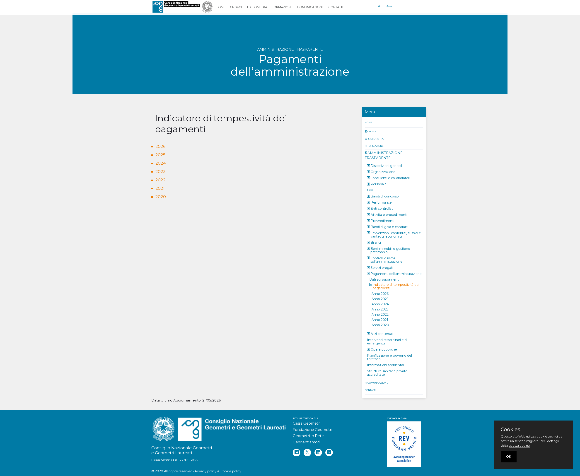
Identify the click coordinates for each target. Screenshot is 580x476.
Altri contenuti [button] (382, 334)
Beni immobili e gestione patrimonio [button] (390, 250)
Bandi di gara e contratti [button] (389, 227)
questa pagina (519, 445)
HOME (368, 122)
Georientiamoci (306, 442)
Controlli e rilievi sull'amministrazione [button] (386, 259)
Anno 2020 (380, 325)
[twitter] (307, 452)
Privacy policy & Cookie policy (218, 471)
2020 (160, 196)
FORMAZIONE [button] (282, 7)
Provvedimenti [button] (382, 221)
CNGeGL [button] (236, 7)
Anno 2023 (380, 309)
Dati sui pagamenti (384, 279)
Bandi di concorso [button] (385, 196)
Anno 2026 (380, 293)
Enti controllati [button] (382, 208)
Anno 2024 (380, 304)
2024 (160, 163)
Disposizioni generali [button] (387, 165)
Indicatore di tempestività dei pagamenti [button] (396, 286)
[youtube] (329, 452)
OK (508, 456)
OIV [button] (370, 190)
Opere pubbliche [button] (384, 349)
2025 (160, 154)
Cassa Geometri (307, 423)
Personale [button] (379, 184)
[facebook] (296, 452)
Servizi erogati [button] (382, 267)
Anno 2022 (380, 314)
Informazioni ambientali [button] (385, 365)
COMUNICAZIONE (377, 382)
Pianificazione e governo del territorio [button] (389, 357)
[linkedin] (318, 452)
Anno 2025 (380, 299)
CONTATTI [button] (335, 7)
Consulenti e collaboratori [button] (390, 178)
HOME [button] (220, 7)
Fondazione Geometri (312, 430)
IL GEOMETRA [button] (257, 7)
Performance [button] (381, 202)
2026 (160, 146)
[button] (366, 131)
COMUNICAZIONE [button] (310, 7)
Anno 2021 (380, 319)
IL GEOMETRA (375, 138)
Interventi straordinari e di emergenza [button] (387, 341)
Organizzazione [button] (383, 172)
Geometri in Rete (308, 436)
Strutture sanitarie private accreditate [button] (387, 372)
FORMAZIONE (375, 145)
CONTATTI (370, 389)
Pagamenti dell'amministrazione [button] (396, 274)
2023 (160, 171)
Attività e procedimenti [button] (389, 214)
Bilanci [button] (376, 242)
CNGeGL (372, 131)
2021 (159, 188)
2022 (160, 180)
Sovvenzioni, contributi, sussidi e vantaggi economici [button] (395, 234)
